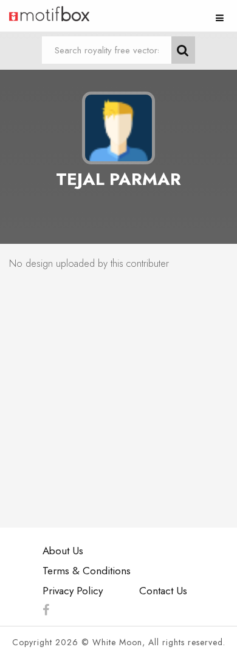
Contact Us (163, 590)
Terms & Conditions (87, 570)
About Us (63, 550)
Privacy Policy (73, 590)
